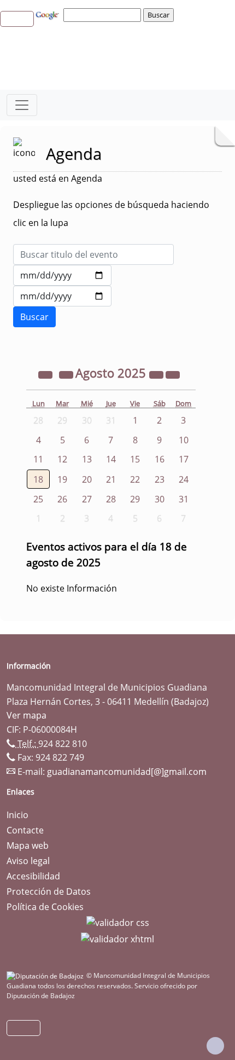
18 (38, 479)
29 (135, 499)
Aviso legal (28, 861)
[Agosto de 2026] (157, 374)
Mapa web (28, 845)
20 (87, 479)
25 (38, 499)
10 (184, 440)
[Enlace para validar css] (117, 922)
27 (87, 499)
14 (111, 459)
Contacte (25, 830)
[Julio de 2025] (67, 374)
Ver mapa (26, 715)
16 (159, 459)
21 (111, 479)
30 (159, 499)
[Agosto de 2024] (46, 374)
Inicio (17, 815)
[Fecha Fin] (62, 296)
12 (62, 459)
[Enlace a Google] (48, 14)
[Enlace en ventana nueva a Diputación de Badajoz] (46, 975)
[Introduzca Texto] (93, 254)
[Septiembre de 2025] (173, 374)
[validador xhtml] (117, 938)
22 (135, 479)
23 (159, 479)
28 (111, 499)
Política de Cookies (45, 907)
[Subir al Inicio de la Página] (215, 1046)
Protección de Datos (49, 891)
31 (184, 499)
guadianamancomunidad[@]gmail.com (127, 772)
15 (135, 459)
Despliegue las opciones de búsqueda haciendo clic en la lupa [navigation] (111, 214)
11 (38, 459)
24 (184, 479)
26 (62, 499)
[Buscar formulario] (34, 316)
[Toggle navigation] (22, 105)
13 (87, 459)
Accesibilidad (33, 876)
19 (62, 479)
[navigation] (104, 15)
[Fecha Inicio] (62, 275)
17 (184, 459)
